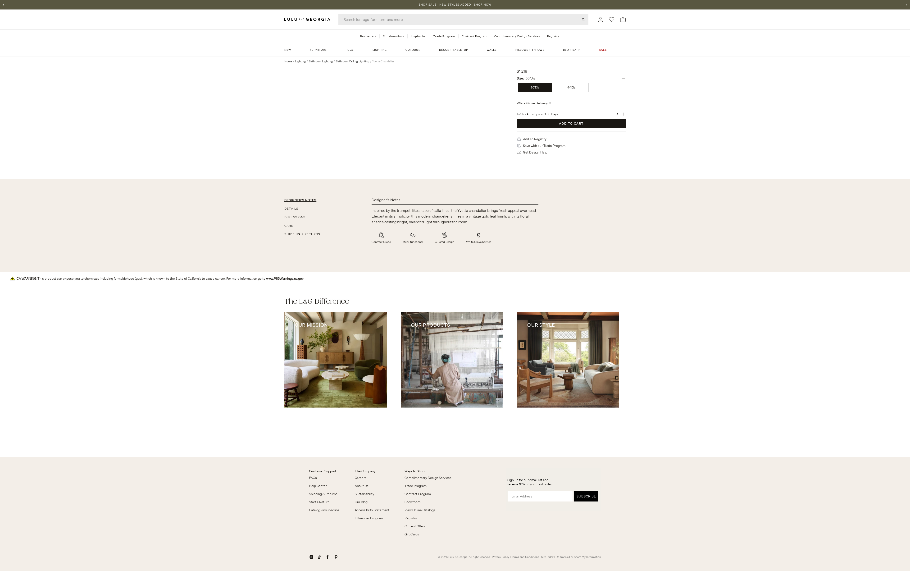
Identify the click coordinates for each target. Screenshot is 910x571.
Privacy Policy (500, 557)
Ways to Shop (414, 471)
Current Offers (415, 526)
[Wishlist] (611, 19)
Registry (411, 518)
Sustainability (364, 494)
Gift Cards (412, 534)
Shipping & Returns (323, 494)
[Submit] (583, 19)
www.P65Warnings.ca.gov (285, 278)
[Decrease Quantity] (612, 114)
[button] (534, 139)
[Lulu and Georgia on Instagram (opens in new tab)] (311, 557)
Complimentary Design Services (428, 478)
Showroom (412, 502)
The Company (365, 471)
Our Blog (361, 502)
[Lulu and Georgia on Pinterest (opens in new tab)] (336, 557)
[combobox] (463, 19)
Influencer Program (369, 518)
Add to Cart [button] (571, 123)
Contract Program (418, 494)
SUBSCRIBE (586, 496)
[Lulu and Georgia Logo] (308, 19)
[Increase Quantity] (623, 114)
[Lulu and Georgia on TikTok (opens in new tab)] (319, 557)
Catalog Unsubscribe (324, 510)
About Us (362, 486)
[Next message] (906, 4)
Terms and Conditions (525, 557)
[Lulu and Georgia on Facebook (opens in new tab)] (327, 557)
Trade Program (416, 486)
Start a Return (319, 502)
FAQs (313, 478)
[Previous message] (3, 4)
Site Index (547, 557)
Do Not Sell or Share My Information (578, 557)
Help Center (318, 486)
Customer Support (322, 471)
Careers (360, 478)
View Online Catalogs (420, 510)
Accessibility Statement (372, 510)
